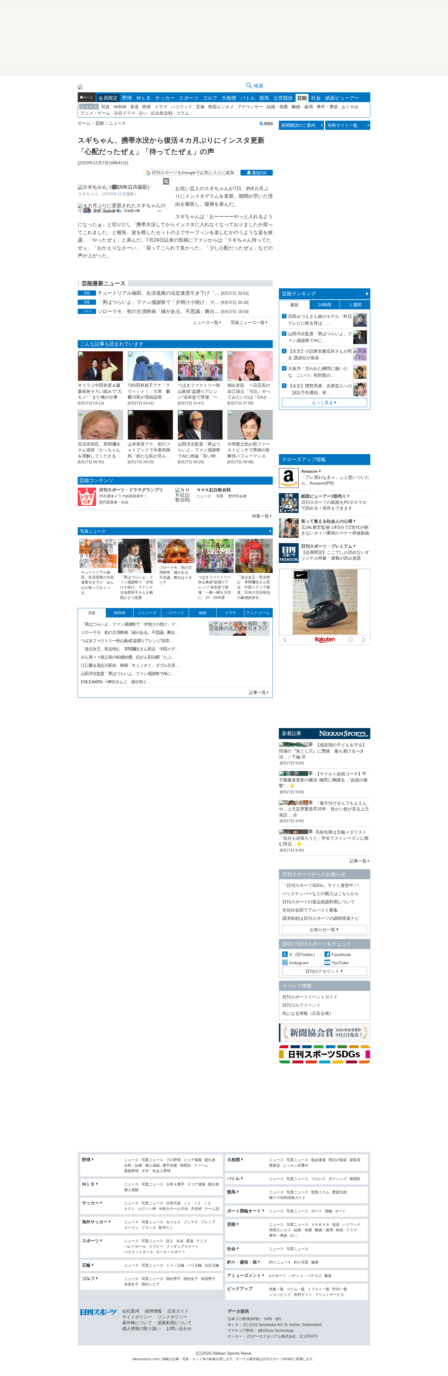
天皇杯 (196, 1209)
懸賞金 (274, 1166)
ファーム (201, 1166)
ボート (316, 1211)
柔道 (190, 1241)
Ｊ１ (187, 1203)
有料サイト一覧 (342, 125)
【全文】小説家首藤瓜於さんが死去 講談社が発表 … (320, 354)
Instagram (299, 962)
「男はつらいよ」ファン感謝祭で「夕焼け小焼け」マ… (158, 302)
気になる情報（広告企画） (307, 1013)
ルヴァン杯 (147, 1209)
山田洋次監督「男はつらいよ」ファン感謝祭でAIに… (127, 673)
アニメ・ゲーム (95, 113)
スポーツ (188, 98)
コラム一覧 (295, 1289)
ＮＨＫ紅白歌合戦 (214, 489)
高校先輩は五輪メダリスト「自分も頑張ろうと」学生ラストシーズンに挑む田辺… (323, 838)
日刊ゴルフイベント (301, 1005)
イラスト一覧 (318, 1289)
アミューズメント (244, 1275)
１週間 (355, 304)
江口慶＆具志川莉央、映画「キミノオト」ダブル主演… (130, 665)
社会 (316, 98)
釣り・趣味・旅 (242, 1262)
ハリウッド (181, 106)
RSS (268, 123)
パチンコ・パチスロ (305, 1276)
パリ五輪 (194, 1266)
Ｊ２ (197, 1203)
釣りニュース (280, 1262)
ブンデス (190, 1222)
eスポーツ (277, 1276)
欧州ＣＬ (166, 1228)
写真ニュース (93, 531)
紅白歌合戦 (161, 113)
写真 (105, 106)
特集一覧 (260, 516)
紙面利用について (175, 1323)
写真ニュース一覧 (248, 322)
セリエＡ (173, 1222)
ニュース (89, 106)
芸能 (302, 98)
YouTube (340, 962)
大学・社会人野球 (156, 1171)
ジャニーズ (147, 613)
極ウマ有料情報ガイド (287, 1198)
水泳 (179, 1241)
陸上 (169, 1241)
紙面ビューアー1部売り (323, 496)
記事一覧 (257, 692)
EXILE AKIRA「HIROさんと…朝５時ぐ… (116, 681)
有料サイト (303, 1295)
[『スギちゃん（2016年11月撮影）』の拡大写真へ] (123, 187)
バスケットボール (138, 1252)
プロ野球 (173, 1160)
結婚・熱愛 (277, 106)
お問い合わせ (179, 1328)
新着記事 (291, 733)
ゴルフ (210, 98)
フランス (148, 1228)
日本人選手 (175, 1184)
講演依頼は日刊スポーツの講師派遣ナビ (320, 918)
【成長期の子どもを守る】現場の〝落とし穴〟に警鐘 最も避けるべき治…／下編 (323, 750)
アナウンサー (250, 106)
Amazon (309, 471)
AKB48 (119, 106)
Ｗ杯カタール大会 (173, 1209)
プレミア (208, 1222)
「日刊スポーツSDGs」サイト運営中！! (320, 885)
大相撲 (229, 98)
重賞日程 (339, 1192)
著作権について (137, 1323)
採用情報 (153, 1311)
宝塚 (200, 106)
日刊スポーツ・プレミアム (326, 546)
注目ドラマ (124, 113)
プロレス (318, 1179)
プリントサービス (329, 1295)
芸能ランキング (299, 293)
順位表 (209, 1160)
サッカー (165, 98)
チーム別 (211, 1209)
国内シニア (150, 1284)
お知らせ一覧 (322, 929)
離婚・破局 (302, 106)
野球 (127, 98)
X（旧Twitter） (303, 954)
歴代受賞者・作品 (113, 502)
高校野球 (131, 1171)
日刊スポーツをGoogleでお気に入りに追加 (193, 172)
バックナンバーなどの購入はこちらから (320, 893)
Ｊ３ (207, 1203)
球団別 (185, 1166)
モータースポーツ (170, 1252)
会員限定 (108, 98)
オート (340, 1211)
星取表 (355, 1160)
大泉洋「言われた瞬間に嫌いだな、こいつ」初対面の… (318, 372)
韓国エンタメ (221, 106)
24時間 (324, 304)
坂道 (134, 106)
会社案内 (130, 1311)
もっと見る (322, 402)
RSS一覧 (339, 1289)
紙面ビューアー (342, 98)
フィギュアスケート (182, 1247)
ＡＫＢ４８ (320, 1225)
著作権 (254, 1359)
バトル (247, 98)
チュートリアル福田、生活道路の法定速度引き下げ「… (158, 293)
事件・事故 (327, 106)
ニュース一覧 (206, 322)
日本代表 (173, 1203)
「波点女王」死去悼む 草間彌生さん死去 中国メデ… (130, 648)
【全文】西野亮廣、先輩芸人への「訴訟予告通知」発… (320, 389)
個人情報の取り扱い (141, 1328)
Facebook (341, 954)
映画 (146, 106)
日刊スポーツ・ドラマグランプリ (131, 489)
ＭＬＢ (143, 98)
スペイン (131, 1228)
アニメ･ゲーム (258, 613)
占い (143, 113)
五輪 (86, 1265)
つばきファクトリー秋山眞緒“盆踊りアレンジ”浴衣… (127, 640)
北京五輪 (211, 1266)
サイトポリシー (137, 1317)
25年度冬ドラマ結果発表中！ (123, 496)
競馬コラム (320, 1192)
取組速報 (318, 1160)
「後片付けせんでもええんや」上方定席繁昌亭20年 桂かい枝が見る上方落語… (324, 809)
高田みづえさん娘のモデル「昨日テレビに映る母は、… (320, 319)
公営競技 (283, 98)
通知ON (259, 172)
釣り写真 (301, 1262)
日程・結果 (133, 1166)
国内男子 (173, 1279)
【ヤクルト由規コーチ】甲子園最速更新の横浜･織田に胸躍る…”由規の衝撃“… (323, 779)
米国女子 (131, 1284)
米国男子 (208, 1279)
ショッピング (280, 1295)
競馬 (264, 98)
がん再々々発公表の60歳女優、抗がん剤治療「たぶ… (128, 657)
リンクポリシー (172, 1317)
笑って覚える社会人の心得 (326, 521)
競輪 (328, 1211)
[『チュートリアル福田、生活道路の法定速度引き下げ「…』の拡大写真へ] (239, 651)
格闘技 (355, 1179)
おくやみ (350, 106)
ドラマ (161, 106)
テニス (201, 1241)
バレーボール (135, 1247)
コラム (182, 113)
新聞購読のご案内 (298, 125)
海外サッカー (95, 1221)
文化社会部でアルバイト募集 (310, 910)
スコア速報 (192, 1160)
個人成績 (152, 1166)
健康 (314, 1262)
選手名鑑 (169, 1166)
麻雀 (328, 1276)
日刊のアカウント (322, 971)
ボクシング (338, 1179)
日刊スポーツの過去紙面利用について (318, 901)
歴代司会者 (237, 496)
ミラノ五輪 (175, 1266)
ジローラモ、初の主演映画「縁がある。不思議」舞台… (158, 311)
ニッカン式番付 (295, 1166)
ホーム (88, 97)
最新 (294, 304)
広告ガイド (178, 1311)
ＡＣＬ (129, 1209)
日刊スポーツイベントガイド (310, 996)
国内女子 (190, 1279)
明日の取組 (338, 1160)
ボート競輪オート (244, 1210)
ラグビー (156, 1247)
